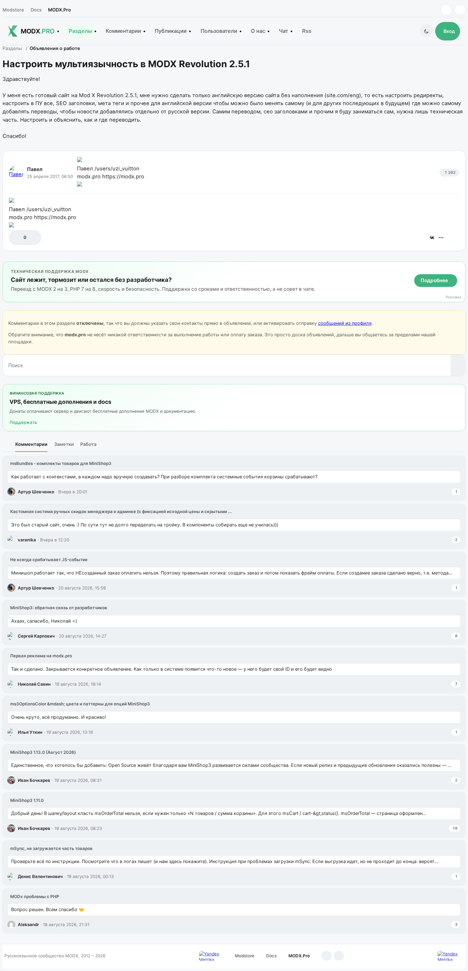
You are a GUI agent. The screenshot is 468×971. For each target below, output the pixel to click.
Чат (283, 31)
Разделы (80, 31)
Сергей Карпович (36, 636)
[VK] (459, 9)
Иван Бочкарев (34, 780)
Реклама (453, 297)
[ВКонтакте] (432, 237)
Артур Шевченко (36, 491)
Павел (34, 169)
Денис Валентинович (40, 876)
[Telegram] (446, 9)
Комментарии (123, 31)
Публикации (171, 31)
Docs (36, 9)
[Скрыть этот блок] (459, 267)
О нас (258, 31)
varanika (27, 539)
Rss (306, 31)
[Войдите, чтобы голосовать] (17, 237)
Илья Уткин (30, 732)
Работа (88, 444)
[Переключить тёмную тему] (426, 31)
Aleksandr (28, 924)
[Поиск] (458, 365)
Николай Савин (34, 684)
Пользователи (219, 31)
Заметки (64, 444)
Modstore (13, 9)
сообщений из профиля (345, 323)
